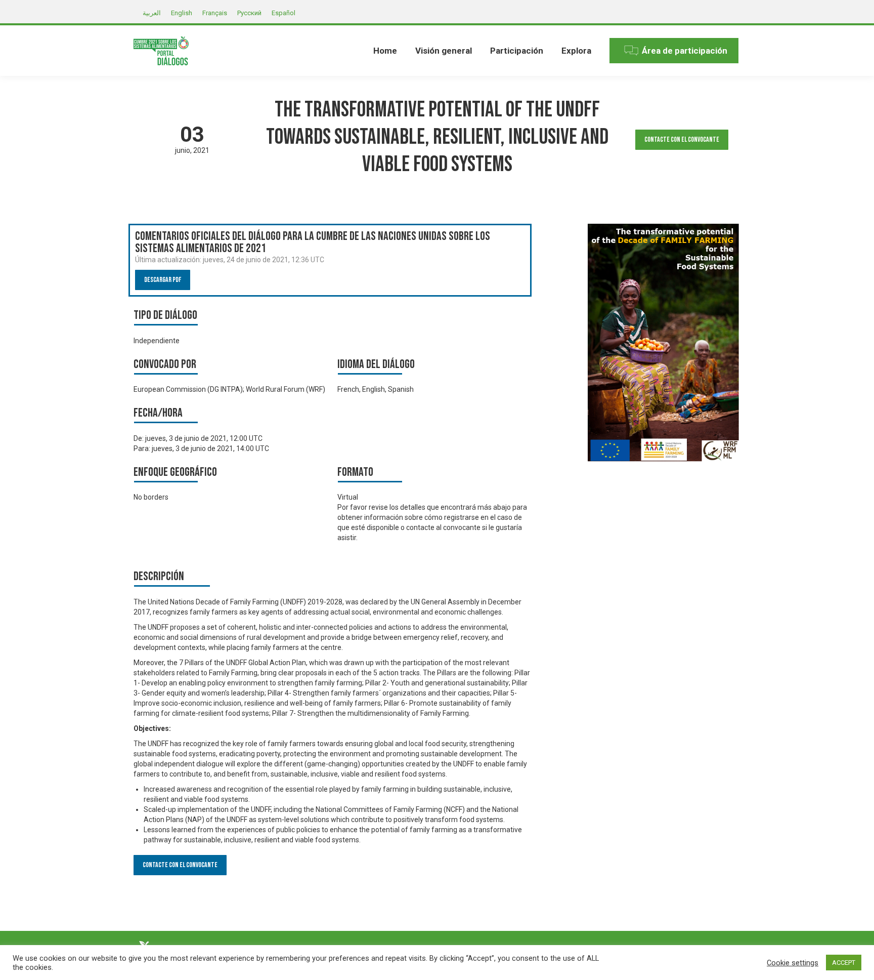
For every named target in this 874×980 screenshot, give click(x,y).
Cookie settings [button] (792, 962)
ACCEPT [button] (843, 962)
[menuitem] (385, 50)
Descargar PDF (162, 279)
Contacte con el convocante (681, 139)
